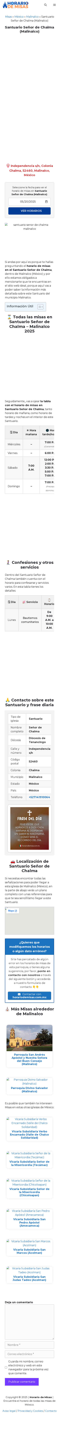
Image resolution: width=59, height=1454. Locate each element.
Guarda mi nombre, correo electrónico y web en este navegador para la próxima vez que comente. (28, 1367)
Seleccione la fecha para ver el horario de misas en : (29, 191)
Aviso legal (9, 1410)
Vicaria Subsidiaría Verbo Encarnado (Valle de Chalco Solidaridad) (29, 1134)
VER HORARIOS (31, 210)
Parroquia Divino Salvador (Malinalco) (29, 1090)
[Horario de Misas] (15, 5)
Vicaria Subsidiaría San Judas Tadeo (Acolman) (29, 1278)
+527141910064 (39, 797)
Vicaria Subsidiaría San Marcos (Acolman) (29, 1251)
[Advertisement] (29, 66)
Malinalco (32, 16)
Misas (8, 16)
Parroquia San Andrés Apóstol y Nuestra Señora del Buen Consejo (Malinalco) (29, 1059)
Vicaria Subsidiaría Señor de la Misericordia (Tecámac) (29, 1163)
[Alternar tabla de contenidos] (39, 307)
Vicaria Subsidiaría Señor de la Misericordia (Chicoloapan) (29, 1192)
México (19, 16)
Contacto (51, 1410)
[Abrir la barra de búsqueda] (45, 5)
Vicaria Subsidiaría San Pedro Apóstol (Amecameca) (29, 1222)
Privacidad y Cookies (30, 1410)
